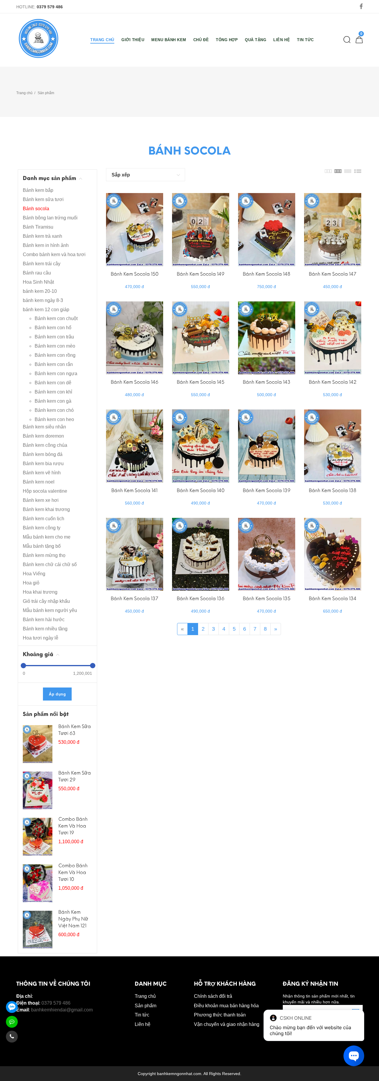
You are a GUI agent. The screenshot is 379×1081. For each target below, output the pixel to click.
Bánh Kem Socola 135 (266, 598)
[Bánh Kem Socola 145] (200, 337)
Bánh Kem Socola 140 (200, 490)
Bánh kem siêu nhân (44, 426)
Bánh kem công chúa (45, 445)
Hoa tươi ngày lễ (40, 637)
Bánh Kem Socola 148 (266, 274)
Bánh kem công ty (41, 527)
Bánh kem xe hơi (41, 500)
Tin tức (142, 1014)
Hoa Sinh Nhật (38, 282)
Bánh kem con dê (53, 382)
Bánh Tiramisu (38, 226)
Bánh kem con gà (53, 401)
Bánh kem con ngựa (56, 373)
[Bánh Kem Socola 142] (332, 337)
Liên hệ (142, 1024)
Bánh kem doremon (43, 435)
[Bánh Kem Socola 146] (134, 337)
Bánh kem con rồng (55, 355)
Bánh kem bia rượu (43, 463)
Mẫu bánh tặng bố (42, 546)
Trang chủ (24, 93)
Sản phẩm (46, 93)
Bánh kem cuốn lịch (43, 518)
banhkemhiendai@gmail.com (62, 1009)
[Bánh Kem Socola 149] (200, 229)
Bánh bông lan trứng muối (50, 217)
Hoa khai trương (40, 592)
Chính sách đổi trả (213, 996)
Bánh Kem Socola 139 (266, 490)
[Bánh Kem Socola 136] (200, 554)
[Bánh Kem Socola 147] (332, 229)
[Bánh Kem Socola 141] (134, 446)
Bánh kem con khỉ (53, 391)
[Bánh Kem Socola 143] (266, 337)
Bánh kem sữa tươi (43, 199)
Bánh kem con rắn (54, 364)
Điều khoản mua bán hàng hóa (226, 1005)
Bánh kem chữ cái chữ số (50, 564)
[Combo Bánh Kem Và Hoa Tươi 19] (37, 836)
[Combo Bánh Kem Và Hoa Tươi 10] (37, 883)
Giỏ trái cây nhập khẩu (46, 601)
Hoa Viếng (34, 573)
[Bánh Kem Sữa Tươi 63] (37, 744)
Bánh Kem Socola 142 (332, 382)
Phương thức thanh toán (220, 1014)
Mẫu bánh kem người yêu (50, 610)
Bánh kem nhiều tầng (45, 628)
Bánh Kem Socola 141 (134, 490)
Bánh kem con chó (54, 410)
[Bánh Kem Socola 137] (134, 554)
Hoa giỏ (31, 582)
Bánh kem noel (38, 481)
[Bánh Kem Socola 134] (332, 554)
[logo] (38, 38)
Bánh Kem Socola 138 (332, 490)
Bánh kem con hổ (53, 327)
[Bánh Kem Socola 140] (200, 446)
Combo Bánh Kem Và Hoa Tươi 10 (73, 872)
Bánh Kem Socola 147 (332, 274)
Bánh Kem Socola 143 (266, 382)
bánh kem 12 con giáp (46, 309)
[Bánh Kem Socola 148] (266, 229)
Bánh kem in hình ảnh (46, 245)
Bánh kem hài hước (44, 619)
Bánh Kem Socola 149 (200, 274)
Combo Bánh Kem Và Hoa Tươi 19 (73, 826)
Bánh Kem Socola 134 (332, 598)
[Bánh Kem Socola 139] (266, 446)
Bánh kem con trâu (54, 336)
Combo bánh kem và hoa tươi (54, 254)
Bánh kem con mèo (55, 345)
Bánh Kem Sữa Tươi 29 (74, 776)
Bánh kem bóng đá (42, 454)
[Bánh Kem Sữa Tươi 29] (37, 790)
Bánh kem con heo (54, 419)
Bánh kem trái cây (41, 263)
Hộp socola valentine (45, 491)
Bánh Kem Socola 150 (134, 274)
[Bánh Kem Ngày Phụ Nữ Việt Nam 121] (37, 929)
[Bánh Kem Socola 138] (332, 446)
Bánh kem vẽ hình (42, 472)
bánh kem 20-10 (40, 291)
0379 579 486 (50, 6)
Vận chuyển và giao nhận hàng (226, 1024)
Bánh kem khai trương (46, 509)
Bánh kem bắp (38, 190)
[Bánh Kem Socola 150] (134, 229)
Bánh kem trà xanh (42, 236)
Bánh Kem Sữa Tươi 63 (74, 730)
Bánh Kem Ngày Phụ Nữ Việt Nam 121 (73, 919)
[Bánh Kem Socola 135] (266, 554)
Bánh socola (36, 208)
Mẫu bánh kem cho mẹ (46, 536)
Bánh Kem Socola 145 (200, 382)
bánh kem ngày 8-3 (43, 300)
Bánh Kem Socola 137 (134, 598)
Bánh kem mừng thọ (44, 555)
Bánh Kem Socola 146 (134, 382)
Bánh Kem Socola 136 (200, 598)
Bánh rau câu (37, 272)
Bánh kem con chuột (56, 318)
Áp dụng (57, 694)
